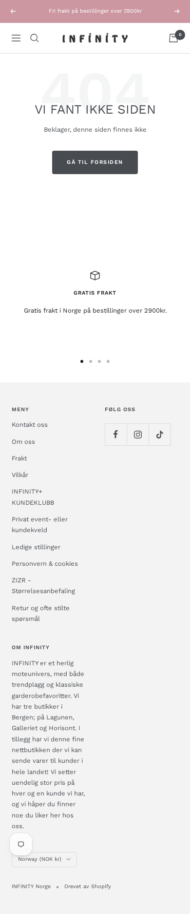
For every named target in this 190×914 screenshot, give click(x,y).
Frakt (19, 458)
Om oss (23, 441)
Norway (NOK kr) (39, 859)
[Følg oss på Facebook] (116, 434)
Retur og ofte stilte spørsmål (41, 613)
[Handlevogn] (173, 38)
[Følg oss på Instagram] (138, 434)
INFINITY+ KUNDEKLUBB (33, 497)
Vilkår (20, 474)
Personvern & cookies (45, 563)
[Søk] (34, 38)
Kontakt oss (30, 424)
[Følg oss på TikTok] (160, 434)
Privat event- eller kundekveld (40, 525)
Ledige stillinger (36, 547)
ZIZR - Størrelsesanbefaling (43, 585)
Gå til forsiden (95, 162)
